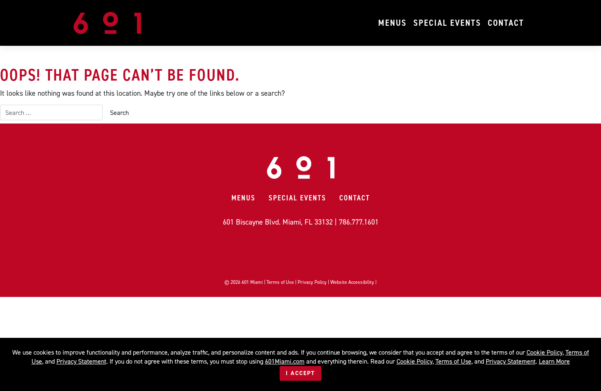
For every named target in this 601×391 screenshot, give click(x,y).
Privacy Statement (81, 361)
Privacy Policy (312, 282)
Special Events (447, 23)
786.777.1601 (359, 222)
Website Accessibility (352, 282)
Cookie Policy (545, 352)
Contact (506, 23)
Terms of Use (280, 282)
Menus (392, 23)
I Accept (300, 373)
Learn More (554, 361)
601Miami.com (285, 361)
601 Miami (252, 282)
